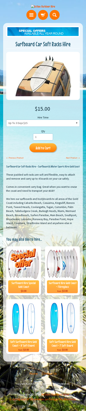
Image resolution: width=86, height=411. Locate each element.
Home (33, 373)
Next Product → (73, 158)
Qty (43, 131)
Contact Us (49, 373)
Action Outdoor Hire (42, 383)
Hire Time (43, 117)
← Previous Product (15, 158)
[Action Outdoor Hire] (43, 6)
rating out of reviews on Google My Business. (43, 399)
